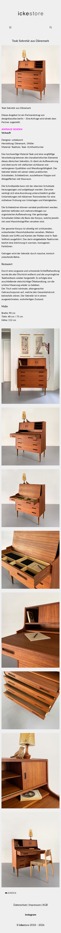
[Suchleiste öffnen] (50, 27)
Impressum (35, 905)
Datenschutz (20, 905)
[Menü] (26, 27)
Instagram (30, 914)
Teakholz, (16, 147)
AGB (45, 905)
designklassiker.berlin (12, 119)
